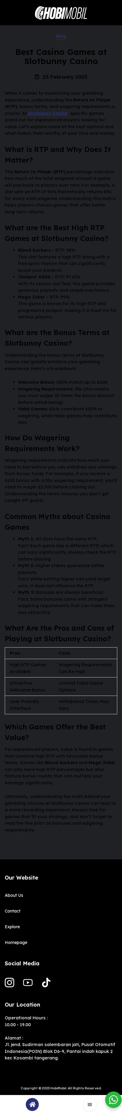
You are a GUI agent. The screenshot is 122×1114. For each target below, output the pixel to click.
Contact (12, 911)
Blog (61, 36)
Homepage (16, 942)
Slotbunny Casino (48, 113)
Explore (12, 926)
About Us (14, 895)
